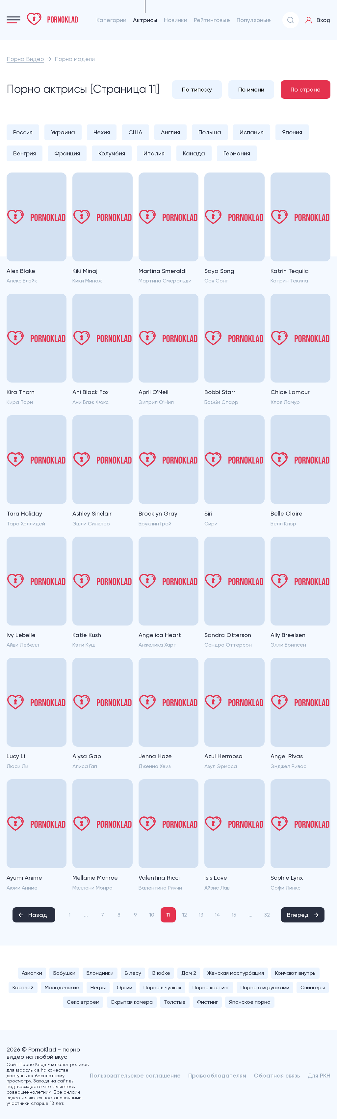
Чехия (101, 132)
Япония (292, 132)
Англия (170, 132)
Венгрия (24, 153)
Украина (63, 132)
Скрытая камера (132, 1002)
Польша (209, 132)
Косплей (23, 987)
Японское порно (250, 1002)
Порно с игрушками (265, 987)
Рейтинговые (212, 19)
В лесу (133, 973)
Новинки (175, 19)
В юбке (161, 973)
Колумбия (111, 153)
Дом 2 (188, 973)
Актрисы (145, 19)
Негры (98, 987)
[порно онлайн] (52, 19)
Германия (236, 153)
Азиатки (32, 973)
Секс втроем (83, 1002)
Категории (111, 19)
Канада (194, 153)
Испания (252, 132)
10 (151, 915)
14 (217, 915)
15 (234, 915)
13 (201, 915)
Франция (67, 153)
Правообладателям (217, 1075)
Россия (23, 132)
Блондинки (100, 973)
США (135, 132)
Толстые (175, 1002)
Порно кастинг (211, 987)
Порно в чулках (162, 987)
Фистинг (207, 1002)
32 (267, 915)
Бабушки (64, 973)
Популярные (254, 19)
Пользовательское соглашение (135, 1075)
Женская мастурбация (235, 973)
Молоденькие (62, 987)
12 (184, 915)
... (86, 915)
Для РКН (319, 1075)
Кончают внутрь (295, 973)
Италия (154, 153)
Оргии (124, 987)
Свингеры (312, 987)
